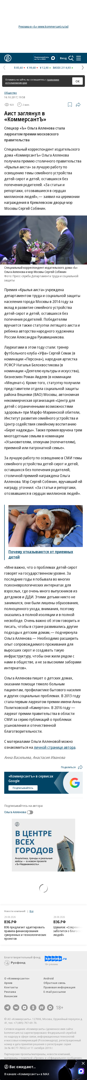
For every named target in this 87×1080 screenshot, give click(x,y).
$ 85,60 (18, 68)
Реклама (10, 992)
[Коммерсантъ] (7, 58)
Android (49, 978)
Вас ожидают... (23, 1066)
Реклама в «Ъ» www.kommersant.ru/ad (43, 27)
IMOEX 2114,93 (62, 68)
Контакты (11, 987)
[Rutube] (42, 1007)
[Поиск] (71, 58)
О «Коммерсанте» (17, 978)
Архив (8, 983)
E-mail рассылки (55, 992)
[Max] (50, 1007)
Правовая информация (59, 987)
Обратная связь (54, 983)
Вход (63, 58)
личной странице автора (54, 747)
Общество (10, 93)
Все (31, 911)
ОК (78, 81)
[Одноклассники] (33, 1007)
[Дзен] (24, 1007)
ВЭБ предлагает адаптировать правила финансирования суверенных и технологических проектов (25, 933)
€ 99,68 (31, 68)
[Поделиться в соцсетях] (78, 104)
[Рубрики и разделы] (78, 58)
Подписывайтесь (23, 788)
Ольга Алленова (15, 812)
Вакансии (10, 996)
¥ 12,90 (44, 68)
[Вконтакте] (16, 1007)
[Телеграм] (7, 1007)
